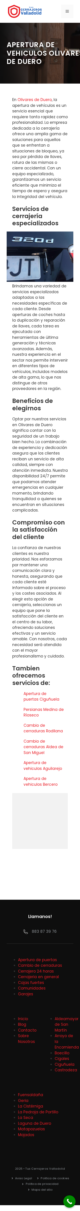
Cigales (62, 1058)
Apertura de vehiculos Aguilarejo (43, 765)
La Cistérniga (30, 1106)
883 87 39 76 (44, 931)
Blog (22, 1024)
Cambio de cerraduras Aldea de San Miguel (43, 747)
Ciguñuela (64, 1064)
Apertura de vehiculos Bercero (41, 781)
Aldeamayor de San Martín (66, 1024)
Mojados (26, 1134)
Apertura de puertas (37, 959)
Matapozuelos (31, 1129)
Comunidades (32, 988)
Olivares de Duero (35, 99)
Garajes (25, 994)
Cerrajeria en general (38, 976)
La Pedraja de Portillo (38, 1112)
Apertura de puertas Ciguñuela (42, 696)
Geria (23, 1100)
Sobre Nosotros (26, 1038)
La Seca (25, 1117)
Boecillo (62, 1053)
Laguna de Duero (34, 1123)
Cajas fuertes (31, 982)
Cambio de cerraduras (40, 965)
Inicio (23, 1018)
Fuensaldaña (30, 1094)
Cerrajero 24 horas (36, 971)
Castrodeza (66, 1070)
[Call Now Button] (69, 1201)
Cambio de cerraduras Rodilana (44, 728)
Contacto (27, 1030)
